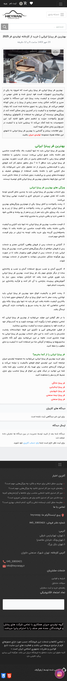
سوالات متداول (58, 583)
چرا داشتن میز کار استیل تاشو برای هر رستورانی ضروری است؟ (35, 497)
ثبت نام (12, 3)
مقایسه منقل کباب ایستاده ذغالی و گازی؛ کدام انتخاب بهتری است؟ (32, 502)
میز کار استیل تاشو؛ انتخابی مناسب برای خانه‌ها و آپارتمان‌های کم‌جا (33, 493)
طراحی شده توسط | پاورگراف (47, 670)
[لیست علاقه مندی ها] (31, 3)
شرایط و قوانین (58, 578)
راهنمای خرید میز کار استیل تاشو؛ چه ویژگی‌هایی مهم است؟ (36, 488)
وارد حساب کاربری (31, 443)
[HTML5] (9, 675)
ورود (5, 3)
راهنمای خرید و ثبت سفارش (52, 587)
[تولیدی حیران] (14, 14)
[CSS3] (3, 675)
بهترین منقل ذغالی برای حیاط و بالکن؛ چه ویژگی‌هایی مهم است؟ (34, 483)
